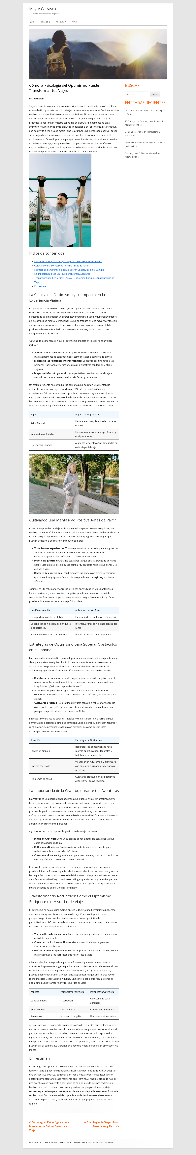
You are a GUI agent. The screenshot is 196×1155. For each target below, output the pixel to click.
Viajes (74, 22)
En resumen (40, 286)
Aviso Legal (33, 1142)
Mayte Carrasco (42, 8)
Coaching (45, 22)
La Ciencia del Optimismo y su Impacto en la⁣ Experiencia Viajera (68, 261)
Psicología (61, 22)
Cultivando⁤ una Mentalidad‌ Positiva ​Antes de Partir (61, 265)
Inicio (31, 22)
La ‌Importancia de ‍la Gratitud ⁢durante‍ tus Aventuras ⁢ (62, 273)
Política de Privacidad (48, 1142)
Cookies (62, 1142)
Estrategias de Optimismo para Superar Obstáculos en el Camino (69, 269)
